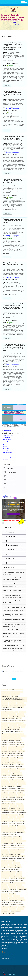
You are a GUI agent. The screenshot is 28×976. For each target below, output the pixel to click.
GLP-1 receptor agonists (6, 729)
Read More (7, 85)
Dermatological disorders (7, 841)
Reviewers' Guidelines (8, 452)
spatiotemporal (19, 786)
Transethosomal (17, 819)
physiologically (4, 792)
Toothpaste (12, 880)
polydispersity (11, 766)
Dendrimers (10, 867)
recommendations (12, 849)
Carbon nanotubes (17, 867)
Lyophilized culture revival (7, 891)
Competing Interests (8, 435)
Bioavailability (17, 737)
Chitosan (3, 693)
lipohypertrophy (5, 720)
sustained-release (19, 777)
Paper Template (9, 476)
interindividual (4, 788)
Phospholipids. (4, 830)
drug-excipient (19, 766)
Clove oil (3, 882)
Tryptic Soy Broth (16, 891)
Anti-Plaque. (4, 748)
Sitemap (4, 968)
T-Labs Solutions (11, 974)
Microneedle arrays (22, 724)
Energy (13, 873)
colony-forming (12, 887)
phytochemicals (12, 808)
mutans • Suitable (5, 889)
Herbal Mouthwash (20, 744)
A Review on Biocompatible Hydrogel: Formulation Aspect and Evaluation (12, 180)
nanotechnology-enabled (6, 862)
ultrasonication (13, 764)
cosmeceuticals (5, 825)
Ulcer (19, 784)
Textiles (8, 873)
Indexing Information (11, 492)
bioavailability (4, 713)
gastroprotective (13, 904)
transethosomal (21, 821)
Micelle (19, 865)
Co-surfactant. (18, 740)
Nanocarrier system (21, 827)
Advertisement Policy (8, 457)
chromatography (16, 895)
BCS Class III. (4, 777)
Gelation (23, 784)
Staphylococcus (21, 878)
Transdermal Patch (5, 851)
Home (4, 966)
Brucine (3, 755)
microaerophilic (5, 887)
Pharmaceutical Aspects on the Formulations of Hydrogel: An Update (13, 220)
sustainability (12, 691)
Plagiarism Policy (6, 446)
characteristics (12, 744)
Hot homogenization (6, 775)
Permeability (11, 740)
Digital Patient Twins (11, 801)
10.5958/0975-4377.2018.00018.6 (12, 364)
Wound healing (5, 816)
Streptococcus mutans (22, 889)
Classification (13, 757)
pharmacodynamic (20, 788)
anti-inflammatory (12, 742)
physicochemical (22, 735)
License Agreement (7, 441)
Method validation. (17, 902)
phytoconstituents (20, 832)
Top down (11, 869)
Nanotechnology (12, 816)
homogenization (5, 764)
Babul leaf (9, 882)
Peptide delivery (17, 727)
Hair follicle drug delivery (6, 836)
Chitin (8, 693)
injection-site (18, 718)
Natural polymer (15, 696)
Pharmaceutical (9, 902)
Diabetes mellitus (16, 729)
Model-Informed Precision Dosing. (8, 803)
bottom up (16, 869)
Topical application (21, 845)
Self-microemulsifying (6, 735)
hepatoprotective (13, 805)
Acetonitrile (22, 900)
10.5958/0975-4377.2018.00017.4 (12, 152)
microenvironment (12, 830)
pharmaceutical (5, 689)
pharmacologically (11, 748)
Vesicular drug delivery (21, 812)
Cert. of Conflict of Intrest (12, 484)
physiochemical (5, 744)
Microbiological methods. (6, 895)
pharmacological (20, 755)
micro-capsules (11, 777)
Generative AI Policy (7, 444)
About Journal (5, 5)
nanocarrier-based (5, 834)
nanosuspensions (20, 858)
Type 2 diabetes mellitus (17, 773)
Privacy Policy (6, 448)
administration (12, 689)
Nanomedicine (13, 871)
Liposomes (4, 867)
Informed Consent (7, 439)
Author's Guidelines (11, 472)
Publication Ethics (7, 450)
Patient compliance (18, 731)
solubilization (14, 751)
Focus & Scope (6, 437)
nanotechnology (5, 722)
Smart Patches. (17, 854)
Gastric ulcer (4, 913)
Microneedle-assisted (14, 705)
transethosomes (5, 821)
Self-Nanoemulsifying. (11, 755)
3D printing (4, 801)
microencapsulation (14, 781)
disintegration (4, 753)
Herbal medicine (21, 816)
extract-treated (20, 908)
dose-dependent (12, 908)
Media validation (12, 893)
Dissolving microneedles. (18, 733)
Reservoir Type (21, 851)
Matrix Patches (13, 851)
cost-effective (19, 691)
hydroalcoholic (20, 904)
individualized (12, 797)
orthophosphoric (5, 900)
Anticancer (19, 871)
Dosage (3, 902)
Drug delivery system (6, 696)
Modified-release (11, 786)
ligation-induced (5, 906)
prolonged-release (12, 847)
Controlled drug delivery (6, 876)
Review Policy (6, 454)
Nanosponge (11, 716)
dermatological (21, 830)
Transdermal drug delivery (7, 709)
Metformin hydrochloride (14, 770)
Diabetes (3, 873)
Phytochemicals (15, 814)
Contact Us (13, 5)
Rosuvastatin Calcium (14, 900)
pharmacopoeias (21, 849)
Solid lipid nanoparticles (6, 773)
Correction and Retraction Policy (10, 456)
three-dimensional (12, 713)
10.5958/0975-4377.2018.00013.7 (12, 277)
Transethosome (13, 827)
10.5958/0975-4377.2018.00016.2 (12, 319)
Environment (18, 873)
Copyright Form (10, 480)
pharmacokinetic (13, 722)
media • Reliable (20, 887)
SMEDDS (11, 737)
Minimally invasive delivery (7, 733)
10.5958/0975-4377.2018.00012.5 (12, 235)
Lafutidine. (4, 786)
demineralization (5, 691)
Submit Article (9, 468)
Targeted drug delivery (20, 716)
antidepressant (12, 702)
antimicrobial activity (21, 882)
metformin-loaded (14, 759)
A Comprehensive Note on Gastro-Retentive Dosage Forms (13, 263)
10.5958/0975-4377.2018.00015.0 (12, 62)
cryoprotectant (20, 764)
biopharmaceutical (5, 759)
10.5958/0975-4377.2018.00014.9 (12, 108)
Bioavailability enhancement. (7, 819)
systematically (4, 766)
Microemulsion (5, 740)
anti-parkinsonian (20, 823)
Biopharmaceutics (5, 757)
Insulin (23, 727)
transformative (21, 795)
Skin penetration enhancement (8, 731)
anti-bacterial (4, 742)
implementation (5, 797)
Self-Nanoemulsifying (6, 751)
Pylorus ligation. (12, 913)
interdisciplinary (13, 856)
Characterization (5, 871)
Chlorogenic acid (5, 845)
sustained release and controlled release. (10, 711)
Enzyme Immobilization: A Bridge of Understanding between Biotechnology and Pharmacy (13, 138)
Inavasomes (13, 812)
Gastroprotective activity (16, 911)
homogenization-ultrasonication (8, 762)
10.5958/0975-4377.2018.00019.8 (12, 194)
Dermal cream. (4, 847)
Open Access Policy (7, 443)
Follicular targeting (5, 838)
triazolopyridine (5, 702)
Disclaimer (5, 459)
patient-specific (14, 795)
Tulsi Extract (4, 746)
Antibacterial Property (19, 746)
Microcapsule (4, 784)
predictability (19, 792)
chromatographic (20, 897)
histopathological (13, 906)
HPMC (15, 784)
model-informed (21, 790)
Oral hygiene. (4, 884)
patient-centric (5, 724)
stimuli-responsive (12, 724)
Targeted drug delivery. (17, 876)
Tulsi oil (13, 882)
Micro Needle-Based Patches (7, 854)
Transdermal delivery (6, 814)
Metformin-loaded (20, 768)
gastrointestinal (5, 705)
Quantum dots (4, 869)
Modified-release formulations (8, 799)
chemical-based (20, 742)
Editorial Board (18, 966)
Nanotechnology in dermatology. (19, 841)
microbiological (11, 884)
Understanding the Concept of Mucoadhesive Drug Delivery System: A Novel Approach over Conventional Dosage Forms (13, 306)
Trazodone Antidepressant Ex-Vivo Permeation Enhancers (13, 707)
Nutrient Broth (5, 893)
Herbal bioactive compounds (16, 838)
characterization (21, 713)
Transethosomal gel (21, 825)
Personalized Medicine (19, 799)
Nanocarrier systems (17, 836)
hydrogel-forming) (21, 720)
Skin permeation (5, 827)
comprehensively (13, 720)
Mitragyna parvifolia (5, 911)
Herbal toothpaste (19, 880)
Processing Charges (10, 488)
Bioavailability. (4, 718)
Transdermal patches (15, 693)
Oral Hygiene (10, 746)
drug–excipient (5, 823)
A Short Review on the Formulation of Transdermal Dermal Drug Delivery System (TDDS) (12, 93)
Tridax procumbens (5, 812)
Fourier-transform (5, 781)
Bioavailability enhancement (16, 775)
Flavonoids (21, 814)
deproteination (19, 689)
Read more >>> (23, 427)
